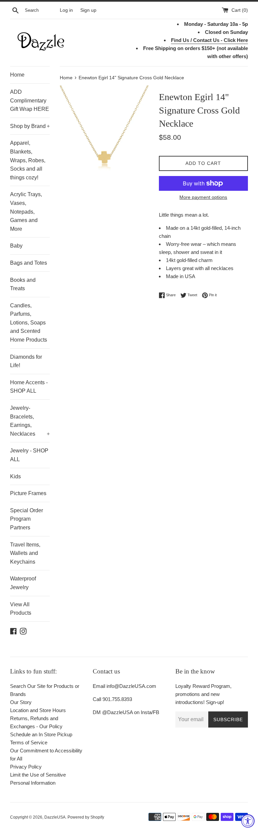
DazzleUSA (55, 817)
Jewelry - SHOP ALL (29, 455)
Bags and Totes (28, 263)
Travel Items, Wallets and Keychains (25, 553)
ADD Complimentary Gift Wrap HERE (29, 100)
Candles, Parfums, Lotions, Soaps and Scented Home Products (28, 323)
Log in (66, 10)
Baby (16, 246)
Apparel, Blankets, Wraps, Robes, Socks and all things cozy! (27, 160)
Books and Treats (23, 284)
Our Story (21, 702)
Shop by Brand (30, 126)
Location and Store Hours (38, 710)
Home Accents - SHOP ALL (29, 387)
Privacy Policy (26, 767)
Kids (15, 476)
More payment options (203, 197)
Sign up (88, 10)
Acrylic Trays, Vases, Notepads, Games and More (26, 211)
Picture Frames (28, 493)
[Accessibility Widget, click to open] (248, 821)
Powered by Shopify (86, 817)
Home (17, 75)
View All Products (20, 609)
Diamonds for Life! (26, 361)
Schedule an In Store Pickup (41, 734)
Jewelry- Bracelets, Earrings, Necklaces (30, 421)
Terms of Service (28, 742)
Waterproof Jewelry (23, 583)
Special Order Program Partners (26, 519)
